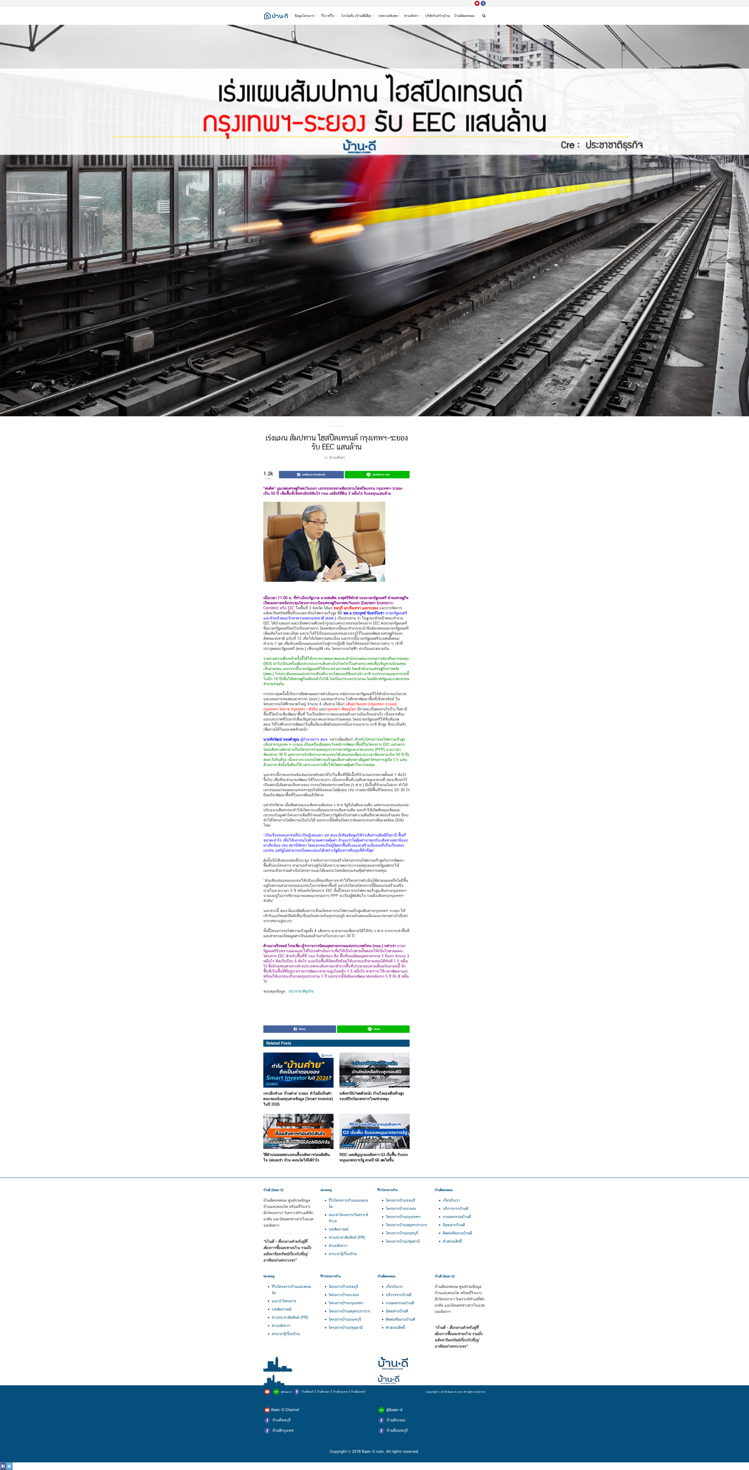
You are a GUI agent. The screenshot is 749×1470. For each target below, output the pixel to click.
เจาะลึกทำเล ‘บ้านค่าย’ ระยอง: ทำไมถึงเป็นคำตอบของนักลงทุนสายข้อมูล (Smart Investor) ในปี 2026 (298, 1099)
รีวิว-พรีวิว (327, 16)
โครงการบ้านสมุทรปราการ (406, 1225)
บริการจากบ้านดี (455, 1208)
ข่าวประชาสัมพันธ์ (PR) (347, 1237)
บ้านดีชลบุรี (307, 1391)
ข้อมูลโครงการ (304, 16)
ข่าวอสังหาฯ (338, 1245)
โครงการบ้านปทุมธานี (403, 1241)
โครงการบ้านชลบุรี (400, 1200)
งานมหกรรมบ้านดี (457, 1216)
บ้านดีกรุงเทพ (340, 1391)
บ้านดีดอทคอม (464, 16)
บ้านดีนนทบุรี (358, 1391)
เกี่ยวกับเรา (451, 1200)
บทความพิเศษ (387, 16)
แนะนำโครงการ (284, 1301)
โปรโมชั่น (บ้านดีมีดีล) (356, 16)
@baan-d (286, 1391)
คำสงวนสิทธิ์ (452, 1241)
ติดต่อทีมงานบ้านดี (457, 1233)
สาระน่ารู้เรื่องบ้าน (343, 1253)
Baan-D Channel (285, 1409)
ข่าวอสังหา (411, 16)
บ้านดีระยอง (323, 1391)
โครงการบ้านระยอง (401, 1208)
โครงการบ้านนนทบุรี (402, 1233)
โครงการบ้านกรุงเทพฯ (403, 1216)
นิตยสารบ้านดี (454, 1225)
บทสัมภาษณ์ (338, 1229)
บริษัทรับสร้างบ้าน (437, 16)
